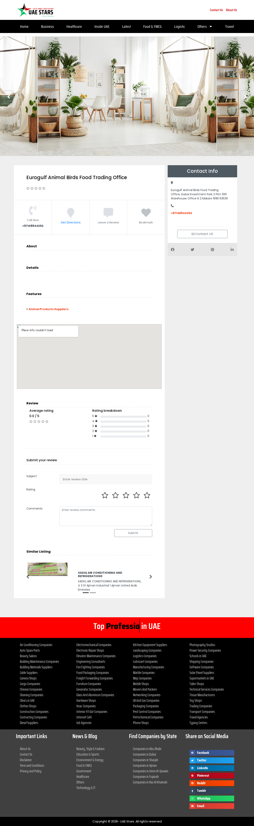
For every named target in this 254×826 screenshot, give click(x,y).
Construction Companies (34, 711)
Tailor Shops (197, 683)
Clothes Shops (28, 706)
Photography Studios (202, 644)
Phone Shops (141, 722)
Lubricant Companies (145, 661)
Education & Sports (87, 754)
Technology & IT (85, 787)
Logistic (179, 26)
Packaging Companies (146, 706)
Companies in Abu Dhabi (147, 748)
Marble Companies (144, 672)
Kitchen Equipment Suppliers (150, 644)
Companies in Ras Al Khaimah (150, 782)
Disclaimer (26, 760)
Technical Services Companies (207, 689)
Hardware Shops (86, 700)
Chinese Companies (31, 689)
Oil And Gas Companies (146, 700)
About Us (231, 10)
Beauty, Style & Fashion (90, 748)
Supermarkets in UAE (202, 678)
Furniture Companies (88, 683)
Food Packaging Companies (92, 672)
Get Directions (71, 222)
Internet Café (84, 717)
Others (202, 26)
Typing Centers (198, 722)
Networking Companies (146, 695)
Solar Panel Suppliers (202, 672)
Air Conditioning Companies (36, 644)
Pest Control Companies (147, 711)
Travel (229, 26)
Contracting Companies (33, 717)
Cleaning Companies (31, 695)
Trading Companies (201, 706)
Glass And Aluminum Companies (95, 695)
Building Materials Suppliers (36, 667)
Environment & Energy (89, 760)
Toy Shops (196, 700)
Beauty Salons (28, 656)
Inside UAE (102, 26)
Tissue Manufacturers (202, 695)
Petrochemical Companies (148, 717)
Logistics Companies (145, 656)
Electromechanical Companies (93, 644)
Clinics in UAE (27, 700)
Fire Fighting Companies (90, 667)
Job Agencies (83, 722)
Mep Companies (142, 678)
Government (83, 771)
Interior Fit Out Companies (91, 711)
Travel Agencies (199, 717)
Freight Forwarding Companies (94, 678)
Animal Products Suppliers (48, 309)
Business (47, 26)
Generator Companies (89, 689)
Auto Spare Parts (30, 650)
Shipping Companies (202, 661)
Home (24, 26)
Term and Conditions (32, 765)
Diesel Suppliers (29, 722)
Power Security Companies (205, 650)
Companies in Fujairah (146, 776)
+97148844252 (181, 213)
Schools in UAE (198, 656)
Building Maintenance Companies (39, 661)
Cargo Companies (30, 683)
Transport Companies (202, 711)
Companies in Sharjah (145, 760)
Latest (126, 26)
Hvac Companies (86, 706)
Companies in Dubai (144, 754)
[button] (28, 576)
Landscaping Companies (147, 650)
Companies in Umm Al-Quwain (150, 771)
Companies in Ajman (145, 765)
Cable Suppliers (29, 672)
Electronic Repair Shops (90, 650)
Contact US (203, 234)
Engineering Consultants (90, 661)
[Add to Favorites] (146, 215)
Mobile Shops (141, 683)
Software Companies (202, 667)
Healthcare (74, 26)
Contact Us (216, 10)
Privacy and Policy (30, 771)
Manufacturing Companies (148, 667)
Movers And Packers (145, 689)
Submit (133, 533)
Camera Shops (28, 678)
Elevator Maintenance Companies (95, 656)
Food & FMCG (152, 26)
